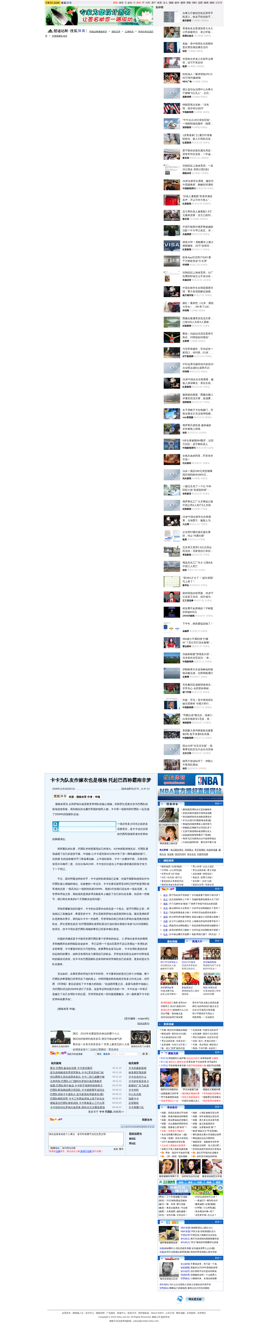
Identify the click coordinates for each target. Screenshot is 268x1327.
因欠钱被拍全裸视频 (168, 825)
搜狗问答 (168, 889)
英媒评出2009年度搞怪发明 (204, 1267)
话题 (165, 921)
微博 (183, 2)
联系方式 (132, 1313)
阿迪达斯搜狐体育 (98, 31)
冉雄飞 (186, 838)
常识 (165, 912)
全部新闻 (191, 1313)
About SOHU (157, 1313)
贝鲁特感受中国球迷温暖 (200, 813)
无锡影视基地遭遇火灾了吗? (205, 899)
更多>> (218, 803)
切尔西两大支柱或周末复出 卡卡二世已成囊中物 (77, 1076)
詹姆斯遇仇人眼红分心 (202, 1228)
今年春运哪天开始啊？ (180, 934)
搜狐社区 (172, 1222)
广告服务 (110, 1313)
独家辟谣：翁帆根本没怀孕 (206, 1142)
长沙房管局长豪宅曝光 (180, 917)
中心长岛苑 (135, 1094)
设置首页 (66, 1313)
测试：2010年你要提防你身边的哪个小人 (96, 1033)
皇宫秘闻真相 (209, 962)
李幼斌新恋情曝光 (212, 1093)
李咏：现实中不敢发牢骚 (177, 1152)
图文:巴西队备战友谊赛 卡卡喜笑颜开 (71, 1068)
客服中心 (121, 1313)
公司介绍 (170, 1313)
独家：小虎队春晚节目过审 (206, 1112)
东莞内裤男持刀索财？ (180, 930)
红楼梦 (215, 1058)
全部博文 (201, 1313)
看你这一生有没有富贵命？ (88, 1044)
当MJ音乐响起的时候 (207, 1156)
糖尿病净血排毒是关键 (172, 884)
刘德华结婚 (202, 854)
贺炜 (185, 813)
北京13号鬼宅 (188, 962)
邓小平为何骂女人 (169, 962)
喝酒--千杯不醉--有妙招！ (205, 1048)
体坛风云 (185, 1238)
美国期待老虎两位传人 (201, 831)
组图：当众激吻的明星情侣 (175, 1123)
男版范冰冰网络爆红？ (180, 925)
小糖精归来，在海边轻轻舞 (204, 1278)
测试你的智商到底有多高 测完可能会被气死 (97, 1038)
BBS (194, 2)
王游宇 (186, 831)
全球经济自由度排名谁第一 (205, 912)
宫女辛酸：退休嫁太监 (172, 1013)
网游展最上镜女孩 (168, 843)
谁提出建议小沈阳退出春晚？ (206, 917)
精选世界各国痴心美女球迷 (204, 1252)
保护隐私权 (143, 1313)
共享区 (164, 1065)
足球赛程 (134, 1103)
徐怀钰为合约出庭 (190, 1176)
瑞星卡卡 (134, 1098)
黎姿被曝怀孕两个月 (169, 1176)
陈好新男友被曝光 (212, 1101)
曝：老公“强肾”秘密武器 (173, 1048)
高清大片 (197, 941)
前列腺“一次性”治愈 (202, 881)
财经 (139, 2)
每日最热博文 (177, 850)
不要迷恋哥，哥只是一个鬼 (204, 1264)
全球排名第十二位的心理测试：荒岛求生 (96, 1049)
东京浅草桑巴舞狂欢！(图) (174, 1134)
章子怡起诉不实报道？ (180, 895)
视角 (165, 904)
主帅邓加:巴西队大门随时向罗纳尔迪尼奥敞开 (76, 1081)
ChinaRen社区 (172, 1258)
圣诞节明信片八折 (169, 1101)
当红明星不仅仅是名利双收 (204, 1271)
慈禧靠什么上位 (180, 1010)
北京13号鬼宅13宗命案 (203, 1010)
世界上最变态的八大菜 (116, 1044)
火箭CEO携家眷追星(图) (199, 820)
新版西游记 (187, 987)
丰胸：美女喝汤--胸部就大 (205, 1044)
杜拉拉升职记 (193, 1058)
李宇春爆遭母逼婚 (169, 1097)
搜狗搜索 (58, 1053)
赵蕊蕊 (186, 835)
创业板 (170, 854)
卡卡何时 (134, 1089)
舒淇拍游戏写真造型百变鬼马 (207, 1149)
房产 (154, 2)
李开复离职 (200, 850)
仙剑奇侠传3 (203, 1006)
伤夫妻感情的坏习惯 (171, 1037)
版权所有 (165, 1317)
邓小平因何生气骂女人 (203, 1013)
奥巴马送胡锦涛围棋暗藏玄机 (205, 1238)
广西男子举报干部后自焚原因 (203, 904)
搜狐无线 (173, 1053)
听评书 (164, 1058)
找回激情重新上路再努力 (200, 824)
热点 (165, 925)
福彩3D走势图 (214, 1065)
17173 (219, 2)
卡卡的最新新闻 (137, 1068)
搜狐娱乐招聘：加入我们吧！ (207, 1145)
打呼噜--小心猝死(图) (172, 870)
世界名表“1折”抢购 (171, 874)
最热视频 (172, 941)
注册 (58, 1151)
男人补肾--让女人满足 (203, 866)
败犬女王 (214, 1006)
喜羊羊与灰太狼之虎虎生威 (205, 1002)
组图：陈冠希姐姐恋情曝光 (175, 1120)
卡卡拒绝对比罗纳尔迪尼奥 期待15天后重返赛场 (77, 1107)
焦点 (165, 899)
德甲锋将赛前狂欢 (169, 1242)
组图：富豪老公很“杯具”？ (174, 1127)
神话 (194, 1006)
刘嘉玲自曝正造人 (191, 1101)
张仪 (185, 816)
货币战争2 (212, 1062)
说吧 (200, 2)
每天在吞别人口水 (169, 1279)
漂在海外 (164, 1284)
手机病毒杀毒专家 (177, 1065)
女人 (165, 2)
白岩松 (186, 842)
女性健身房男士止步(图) (203, 1248)
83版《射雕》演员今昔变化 (175, 1138)
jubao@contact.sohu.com (146, 1321)
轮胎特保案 (212, 850)
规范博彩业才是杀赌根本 (200, 809)
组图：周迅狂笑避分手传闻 (175, 1112)
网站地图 (180, 1313)
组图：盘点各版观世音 (204, 1123)
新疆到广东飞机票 (139, 1085)
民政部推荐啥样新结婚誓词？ (206, 925)
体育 (121, 2)
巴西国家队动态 (59, 36)
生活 (165, 908)
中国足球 (185, 1235)
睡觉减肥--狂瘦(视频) (172, 866)
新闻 (115, 2)
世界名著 (190, 1062)
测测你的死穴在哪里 (141, 1046)
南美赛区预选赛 (137, 1072)
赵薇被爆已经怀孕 (169, 1093)
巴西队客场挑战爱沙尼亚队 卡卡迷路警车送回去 (77, 1089)
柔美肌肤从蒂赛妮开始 (172, 881)
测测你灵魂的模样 (60, 1046)
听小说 (164, 1062)
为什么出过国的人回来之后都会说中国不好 (190, 1284)
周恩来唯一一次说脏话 (203, 1017)
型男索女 (185, 1278)
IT (143, 2)
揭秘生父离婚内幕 (211, 1089)
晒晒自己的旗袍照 (178, 1288)
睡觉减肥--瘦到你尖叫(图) (174, 1033)
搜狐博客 (172, 804)
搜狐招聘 (100, 1313)
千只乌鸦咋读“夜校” (178, 904)
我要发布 (147, 1119)
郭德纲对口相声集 (177, 1058)
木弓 (185, 820)
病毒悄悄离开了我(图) (200, 835)
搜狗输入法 (78, 1313)
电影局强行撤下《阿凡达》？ (206, 934)
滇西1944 (181, 1006)
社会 (165, 934)
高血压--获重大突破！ (203, 877)
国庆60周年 (180, 854)
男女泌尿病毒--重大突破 (204, 870)
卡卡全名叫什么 (137, 1076)
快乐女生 (191, 854)
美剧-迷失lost (179, 1002)
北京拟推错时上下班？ (180, 899)
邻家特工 (165, 1006)
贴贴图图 (185, 1267)
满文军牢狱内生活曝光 (207, 1152)
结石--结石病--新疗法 (172, 877)
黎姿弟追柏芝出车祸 (212, 1176)
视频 (171, 2)
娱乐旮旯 (185, 1271)
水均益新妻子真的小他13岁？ (206, 895)
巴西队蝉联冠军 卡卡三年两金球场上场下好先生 (77, 1098)
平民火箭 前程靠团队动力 (203, 1231)
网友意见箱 (195, 1299)
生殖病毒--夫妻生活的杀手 (205, 1030)
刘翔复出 (189, 850)
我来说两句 (127, 789)
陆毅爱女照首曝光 (212, 1097)
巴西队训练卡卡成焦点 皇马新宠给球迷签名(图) (77, 1094)
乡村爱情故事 (167, 987)
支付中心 (89, 1313)
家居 (159, 2)
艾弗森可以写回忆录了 (201, 827)
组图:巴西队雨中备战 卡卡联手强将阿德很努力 (76, 1085)
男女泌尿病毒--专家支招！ (174, 1041)
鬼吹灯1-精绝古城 (177, 1062)
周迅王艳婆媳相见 (191, 1097)
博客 (189, 2)
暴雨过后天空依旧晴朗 (198, 1288)
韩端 (185, 824)
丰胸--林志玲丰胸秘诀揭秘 (174, 1030)
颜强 (185, 809)
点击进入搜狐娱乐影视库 (174, 1145)
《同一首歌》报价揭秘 (176, 1156)
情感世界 (185, 1275)
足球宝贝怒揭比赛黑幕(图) (177, 1252)
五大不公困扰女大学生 (180, 921)
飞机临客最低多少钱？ (180, 912)
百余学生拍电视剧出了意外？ (206, 908)
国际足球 (116, 31)
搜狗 (212, 2)
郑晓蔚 (186, 827)
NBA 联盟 (185, 1228)
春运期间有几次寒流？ (180, 908)
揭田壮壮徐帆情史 (169, 1089)
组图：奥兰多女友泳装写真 (206, 1120)
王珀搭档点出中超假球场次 (203, 838)
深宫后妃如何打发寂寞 (172, 1017)
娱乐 (130, 2)
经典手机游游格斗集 (196, 1065)
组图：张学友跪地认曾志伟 (206, 1116)
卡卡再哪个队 (136, 1107)
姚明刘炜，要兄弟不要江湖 (203, 842)
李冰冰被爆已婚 (190, 1089)
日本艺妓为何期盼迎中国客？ (206, 930)
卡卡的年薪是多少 (139, 1081)
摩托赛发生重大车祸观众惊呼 (207, 1134)
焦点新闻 (185, 1264)
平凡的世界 (201, 1062)
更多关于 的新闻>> (106, 1111)
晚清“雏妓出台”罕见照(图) (205, 1131)
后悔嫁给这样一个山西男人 (204, 1275)
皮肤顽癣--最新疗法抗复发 (205, 1033)
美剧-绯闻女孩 (210, 987)
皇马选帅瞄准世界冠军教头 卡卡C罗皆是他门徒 (77, 1072)
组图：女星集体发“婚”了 (204, 1127)
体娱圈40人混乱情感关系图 (177, 1248)
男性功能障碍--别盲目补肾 (205, 1037)
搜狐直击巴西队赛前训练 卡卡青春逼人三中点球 (77, 1103)
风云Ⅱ (173, 1006)
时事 (165, 930)
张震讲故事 (205, 1058)
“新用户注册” (86, 1151)
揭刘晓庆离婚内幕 (191, 1093)
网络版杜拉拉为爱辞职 (204, 1138)
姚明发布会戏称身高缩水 (200, 816)
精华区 (132, 1138)
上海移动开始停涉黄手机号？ (206, 921)
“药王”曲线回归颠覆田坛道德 (204, 1242)
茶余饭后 (172, 1107)
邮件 (177, 2)
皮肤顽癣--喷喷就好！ (203, 874)
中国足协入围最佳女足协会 (204, 1235)
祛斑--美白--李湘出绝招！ (205, 1041)
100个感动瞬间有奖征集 (173, 1142)
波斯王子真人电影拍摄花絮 (175, 1149)
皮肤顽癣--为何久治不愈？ (174, 1044)
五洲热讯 (129, 31)
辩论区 (132, 1143)
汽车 (148, 2)
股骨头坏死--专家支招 (203, 884)
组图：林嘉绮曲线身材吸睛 (175, 1116)
